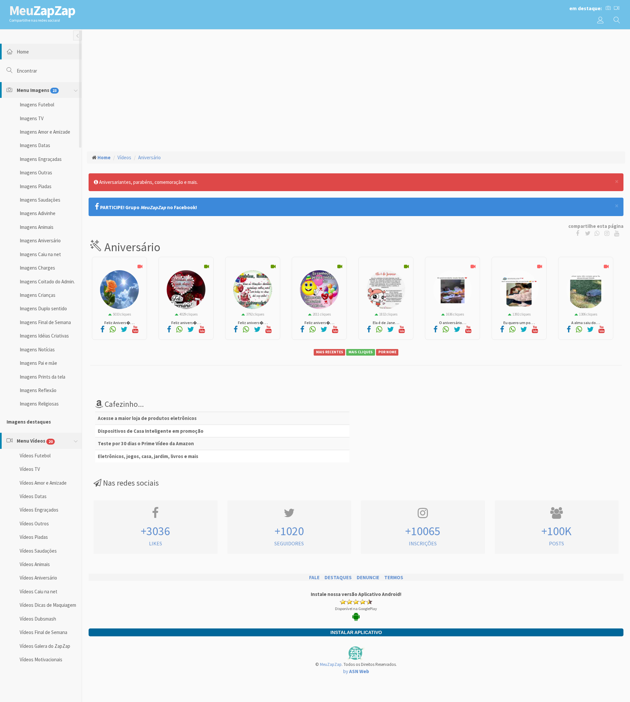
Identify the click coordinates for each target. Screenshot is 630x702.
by (356, 671)
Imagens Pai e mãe (38, 363)
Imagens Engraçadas (41, 159)
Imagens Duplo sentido (43, 308)
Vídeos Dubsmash (38, 619)
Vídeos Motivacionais (41, 659)
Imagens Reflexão (38, 390)
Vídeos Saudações (38, 551)
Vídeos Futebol (35, 455)
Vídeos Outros (34, 523)
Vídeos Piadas (34, 537)
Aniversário (149, 157)
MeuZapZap (331, 664)
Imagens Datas (35, 145)
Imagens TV (32, 118)
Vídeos (124, 157)
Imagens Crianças (37, 295)
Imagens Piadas (36, 186)
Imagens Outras (36, 172)
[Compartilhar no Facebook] (579, 233)
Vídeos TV (30, 469)
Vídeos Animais (35, 564)
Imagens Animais (36, 227)
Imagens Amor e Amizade (45, 132)
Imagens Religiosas (39, 404)
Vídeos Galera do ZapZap (45, 646)
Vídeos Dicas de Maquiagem (48, 605)
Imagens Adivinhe (37, 213)
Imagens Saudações (40, 200)
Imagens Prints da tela (42, 377)
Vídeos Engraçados (39, 510)
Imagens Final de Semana (45, 322)
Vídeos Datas (33, 496)
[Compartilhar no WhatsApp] (598, 233)
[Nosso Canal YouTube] (617, 233)
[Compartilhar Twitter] (589, 233)
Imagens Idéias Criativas (44, 336)
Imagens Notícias (37, 349)
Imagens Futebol (37, 104)
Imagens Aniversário (40, 240)
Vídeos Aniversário (38, 578)
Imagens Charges (37, 268)
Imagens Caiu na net (40, 254)
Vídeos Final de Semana (43, 632)
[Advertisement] (356, 82)
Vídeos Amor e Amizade (43, 483)
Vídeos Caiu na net (38, 591)
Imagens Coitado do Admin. (47, 281)
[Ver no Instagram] (607, 233)
